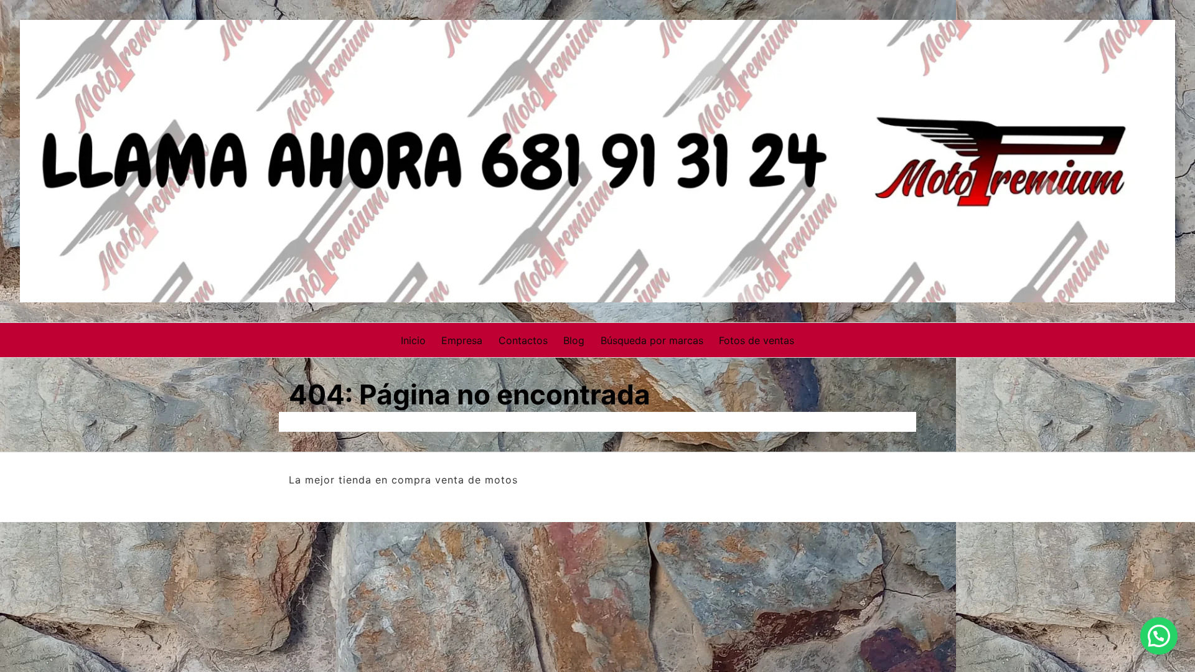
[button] (1159, 636)
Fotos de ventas (756, 340)
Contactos (523, 340)
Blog (573, 340)
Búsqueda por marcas (652, 340)
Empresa (461, 340)
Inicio (413, 340)
